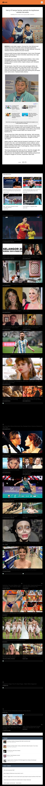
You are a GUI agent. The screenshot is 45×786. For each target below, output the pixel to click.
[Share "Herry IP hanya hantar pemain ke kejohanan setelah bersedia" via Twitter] (25, 162)
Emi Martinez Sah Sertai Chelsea (13, 750)
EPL (12, 751)
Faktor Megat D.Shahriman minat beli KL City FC (13, 773)
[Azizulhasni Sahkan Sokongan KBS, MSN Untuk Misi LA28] (4, 741)
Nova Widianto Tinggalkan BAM (30, 206)
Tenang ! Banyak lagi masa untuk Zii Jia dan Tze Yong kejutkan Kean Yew (32, 190)
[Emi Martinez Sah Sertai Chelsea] (4, 751)
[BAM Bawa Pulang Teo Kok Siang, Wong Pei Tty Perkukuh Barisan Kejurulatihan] (12, 182)
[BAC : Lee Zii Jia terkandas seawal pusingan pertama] (12, 199)
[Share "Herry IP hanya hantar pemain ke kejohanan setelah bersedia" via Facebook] (23, 162)
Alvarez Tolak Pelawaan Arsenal (13, 755)
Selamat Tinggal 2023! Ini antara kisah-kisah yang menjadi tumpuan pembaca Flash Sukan (22, 776)
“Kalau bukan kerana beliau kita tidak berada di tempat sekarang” (17, 779)
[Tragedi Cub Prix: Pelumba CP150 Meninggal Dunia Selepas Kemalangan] (4, 760)
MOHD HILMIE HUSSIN (19, 14)
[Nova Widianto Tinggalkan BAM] (32, 199)
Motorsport (14, 761)
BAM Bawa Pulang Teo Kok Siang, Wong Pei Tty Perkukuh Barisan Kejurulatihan (12, 190)
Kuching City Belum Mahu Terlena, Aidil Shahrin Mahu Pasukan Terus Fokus (22, 745)
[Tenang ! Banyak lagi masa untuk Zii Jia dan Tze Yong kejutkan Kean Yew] (32, 182)
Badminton (32, 14)
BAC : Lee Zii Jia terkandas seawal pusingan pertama (10, 207)
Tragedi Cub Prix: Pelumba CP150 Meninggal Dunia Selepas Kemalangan (21, 760)
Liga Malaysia (14, 747)
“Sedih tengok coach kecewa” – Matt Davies (12, 783)
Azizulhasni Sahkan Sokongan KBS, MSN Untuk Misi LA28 (18, 741)
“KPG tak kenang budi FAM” (9, 770)
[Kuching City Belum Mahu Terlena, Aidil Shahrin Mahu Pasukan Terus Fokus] (4, 746)
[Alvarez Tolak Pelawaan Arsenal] (4, 756)
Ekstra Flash (14, 742)
